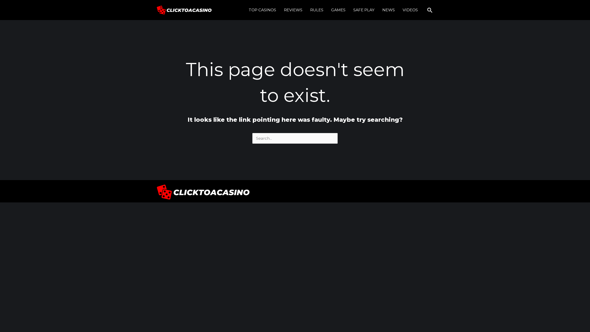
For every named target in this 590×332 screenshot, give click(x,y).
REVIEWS (293, 10)
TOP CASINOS (262, 10)
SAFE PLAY (364, 10)
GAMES (338, 10)
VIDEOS (410, 10)
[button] (429, 10)
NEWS (388, 10)
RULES (316, 10)
